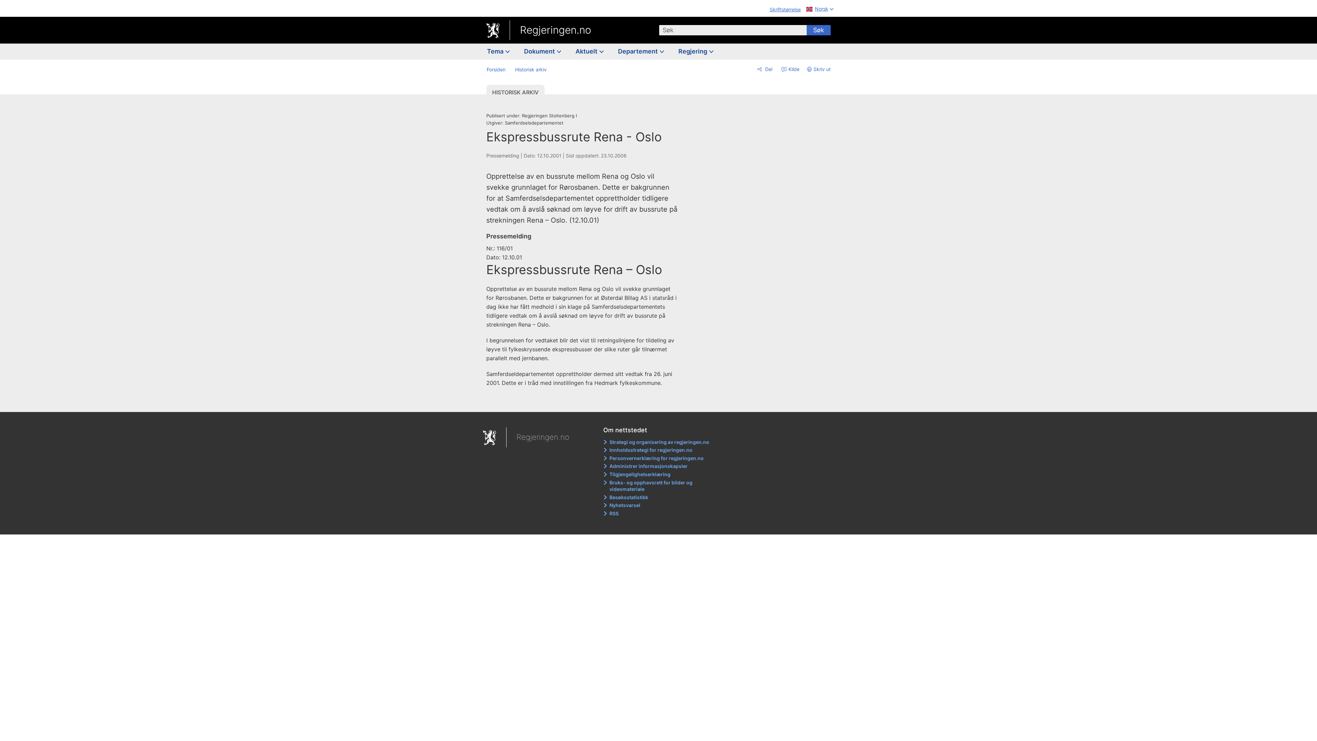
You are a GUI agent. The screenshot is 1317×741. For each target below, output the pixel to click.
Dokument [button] (540, 51)
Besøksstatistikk (628, 497)
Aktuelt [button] (587, 51)
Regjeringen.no (555, 30)
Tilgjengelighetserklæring (640, 474)
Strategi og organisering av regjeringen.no (659, 442)
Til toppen (586, 402)
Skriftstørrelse (785, 9)
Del (768, 69)
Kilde (793, 69)
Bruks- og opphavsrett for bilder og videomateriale (650, 486)
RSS (614, 513)
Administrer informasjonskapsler (648, 466)
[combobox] (733, 30)
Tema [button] (496, 51)
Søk (818, 30)
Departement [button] (638, 51)
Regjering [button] (693, 51)
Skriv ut (822, 69)
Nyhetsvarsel (624, 505)
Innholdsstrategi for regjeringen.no (650, 450)
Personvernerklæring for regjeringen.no (656, 458)
